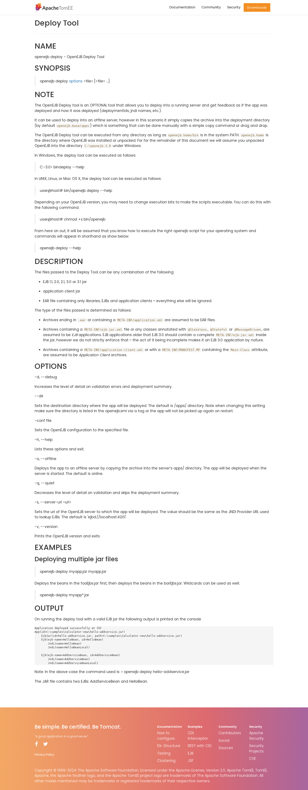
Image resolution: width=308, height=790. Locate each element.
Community (211, 7)
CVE (252, 758)
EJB (190, 753)
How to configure (166, 735)
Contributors (230, 732)
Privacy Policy (44, 754)
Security (234, 7)
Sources (226, 747)
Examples (195, 727)
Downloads (257, 7)
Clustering (166, 760)
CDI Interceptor (198, 735)
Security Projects (256, 748)
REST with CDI (199, 745)
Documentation (182, 7)
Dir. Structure (168, 745)
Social (224, 740)
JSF (190, 760)
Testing (164, 753)
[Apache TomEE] (53, 7)
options (76, 81)
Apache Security (256, 735)
